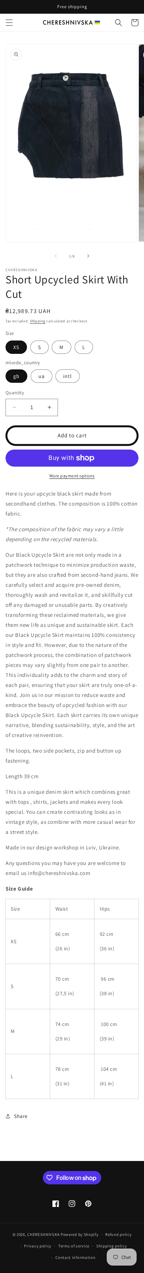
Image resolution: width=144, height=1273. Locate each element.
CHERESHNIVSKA (43, 1234)
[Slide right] (88, 256)
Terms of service (73, 1246)
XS (16, 347)
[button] (9, 22)
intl (67, 376)
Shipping (37, 321)
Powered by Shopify (80, 1234)
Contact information (75, 1257)
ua (41, 376)
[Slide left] (56, 256)
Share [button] (21, 1116)
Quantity (15, 392)
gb (16, 376)
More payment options (72, 475)
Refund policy (118, 1234)
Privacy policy (37, 1246)
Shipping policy (111, 1246)
